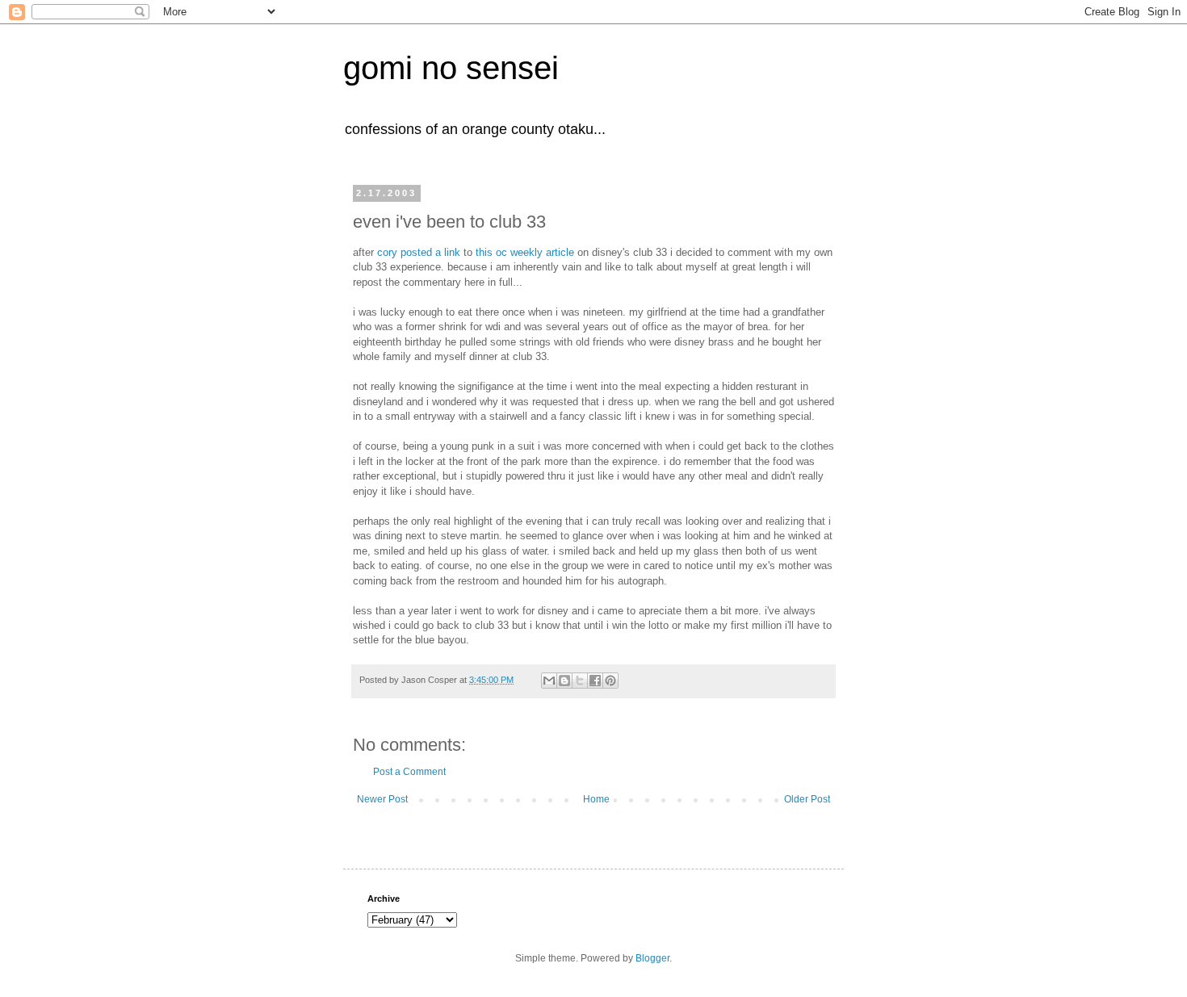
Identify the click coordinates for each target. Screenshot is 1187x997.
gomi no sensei (451, 68)
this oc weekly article (525, 252)
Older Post (807, 799)
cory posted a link (418, 252)
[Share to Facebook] (595, 680)
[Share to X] (580, 680)
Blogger (652, 958)
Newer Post (382, 799)
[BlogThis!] (564, 680)
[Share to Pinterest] (610, 680)
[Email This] (549, 680)
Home (596, 799)
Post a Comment (409, 771)
